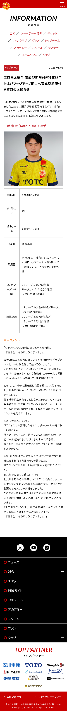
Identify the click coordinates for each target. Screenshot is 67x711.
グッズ (36, 40)
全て (12, 33)
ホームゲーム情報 (31, 33)
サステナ (53, 48)
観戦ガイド (15, 590)
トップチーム (52, 40)
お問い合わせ (14, 696)
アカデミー (20, 48)
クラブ (46, 55)
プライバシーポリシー (49, 696)
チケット (52, 33)
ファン (12, 628)
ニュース (13, 562)
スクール (37, 48)
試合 (11, 571)
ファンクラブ (19, 40)
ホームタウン (30, 55)
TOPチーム (15, 600)
